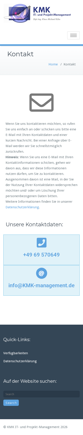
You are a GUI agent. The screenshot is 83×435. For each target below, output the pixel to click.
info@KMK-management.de (41, 285)
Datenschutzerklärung (22, 207)
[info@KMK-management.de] (41, 273)
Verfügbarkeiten (15, 353)
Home (53, 64)
